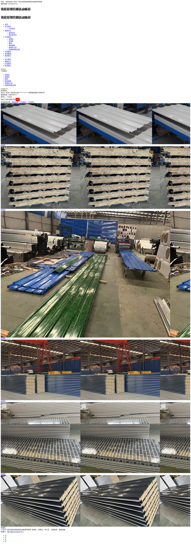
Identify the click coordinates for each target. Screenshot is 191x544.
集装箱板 (12, 45)
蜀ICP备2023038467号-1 (15, 532)
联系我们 (8, 55)
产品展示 (8, 37)
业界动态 (12, 33)
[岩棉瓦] (95, 370)
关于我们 (8, 26)
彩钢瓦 (11, 41)
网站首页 (15, 102)
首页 (6, 24)
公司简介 (12, 28)
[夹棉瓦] (95, 177)
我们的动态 (13, 35)
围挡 (10, 43)
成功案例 (8, 53)
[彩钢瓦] (95, 123)
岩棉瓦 (11, 39)
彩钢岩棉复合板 (14, 49)
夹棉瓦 (3, 210)
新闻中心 (8, 30)
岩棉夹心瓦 (13, 47)
